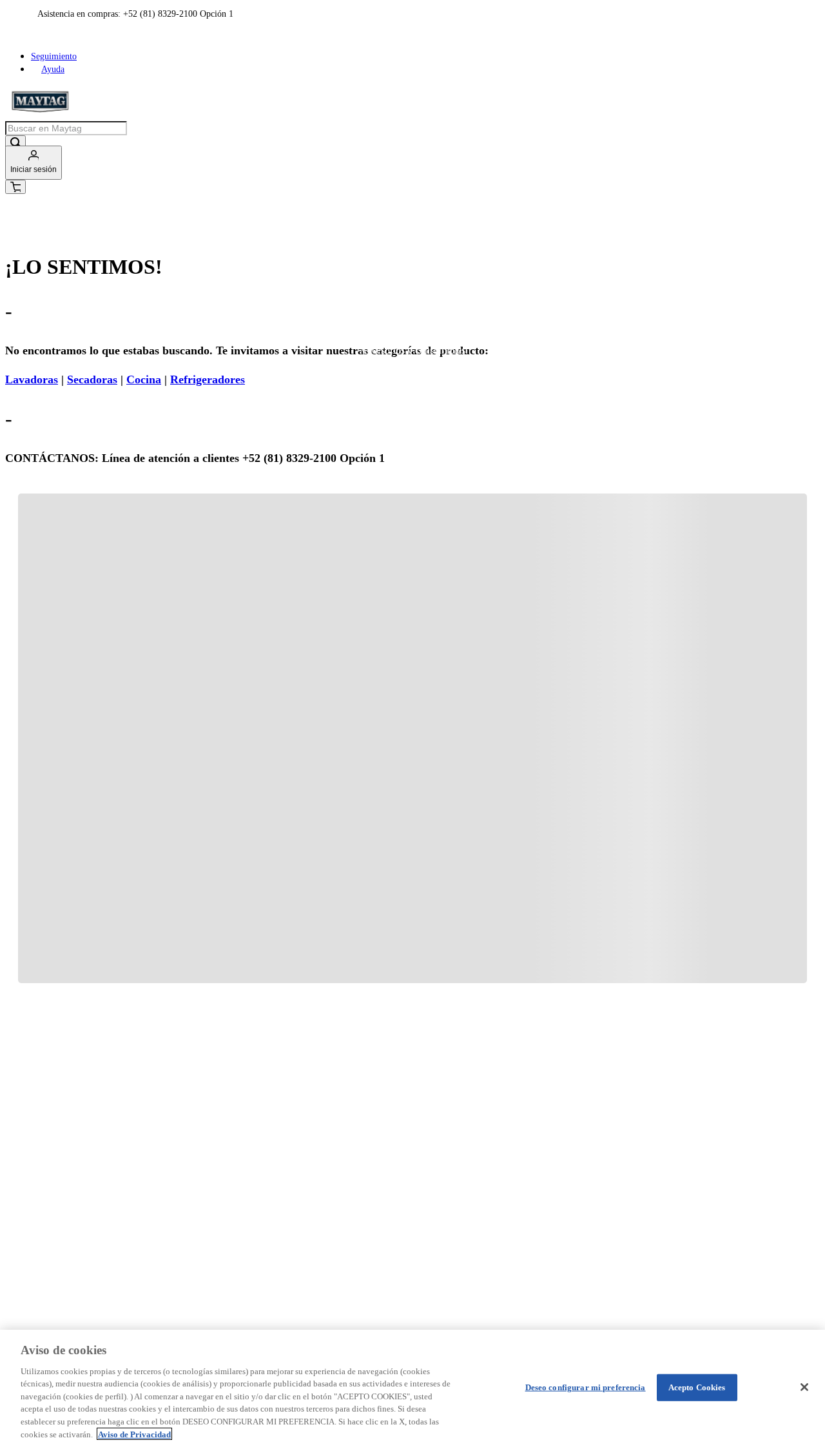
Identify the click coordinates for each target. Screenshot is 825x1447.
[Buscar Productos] (15, 143)
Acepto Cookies (697, 1387)
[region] (412, 1388)
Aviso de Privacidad (134, 1434)
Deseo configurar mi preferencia (585, 1387)
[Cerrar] (804, 1387)
